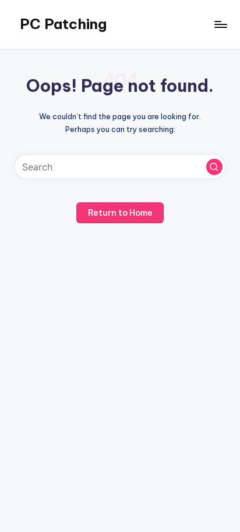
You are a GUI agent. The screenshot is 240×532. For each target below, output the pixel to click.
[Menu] (220, 24)
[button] (214, 167)
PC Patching (63, 24)
